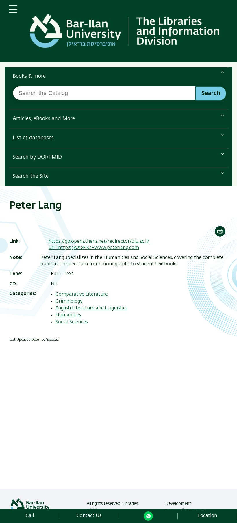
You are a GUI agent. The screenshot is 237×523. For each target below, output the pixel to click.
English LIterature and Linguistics (91, 308)
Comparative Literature (81, 294)
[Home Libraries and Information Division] (127, 32)
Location (207, 515)
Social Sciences (71, 322)
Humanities (68, 315)
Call (30, 515)
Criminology (68, 301)
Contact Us (89, 515)
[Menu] (13, 11)
